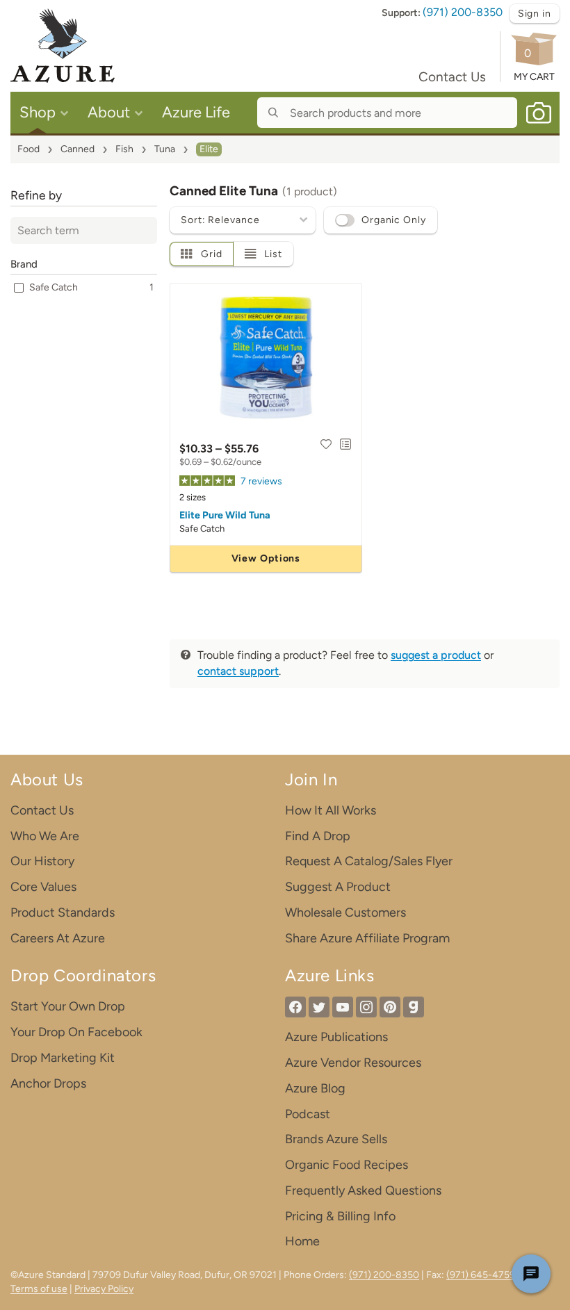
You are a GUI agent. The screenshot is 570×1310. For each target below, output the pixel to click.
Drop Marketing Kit (62, 1057)
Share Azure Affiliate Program (367, 938)
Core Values (43, 886)
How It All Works (330, 810)
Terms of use (38, 1289)
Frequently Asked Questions (363, 1190)
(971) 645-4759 (480, 1275)
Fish (124, 149)
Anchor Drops (48, 1083)
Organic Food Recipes (346, 1164)
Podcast (307, 1114)
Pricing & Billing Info (340, 1216)
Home (302, 1241)
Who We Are (44, 836)
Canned (77, 149)
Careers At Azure (57, 938)
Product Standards (62, 912)
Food (28, 149)
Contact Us (452, 77)
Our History (42, 861)
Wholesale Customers (345, 912)
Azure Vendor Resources (353, 1062)
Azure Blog (315, 1088)
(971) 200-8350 (463, 12)
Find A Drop (317, 836)
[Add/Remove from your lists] (345, 444)
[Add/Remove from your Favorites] (326, 444)
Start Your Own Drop (67, 1006)
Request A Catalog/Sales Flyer (369, 861)
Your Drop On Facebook (76, 1032)
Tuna (164, 149)
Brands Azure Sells (336, 1139)
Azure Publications (336, 1037)
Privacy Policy (103, 1289)
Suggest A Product (338, 886)
